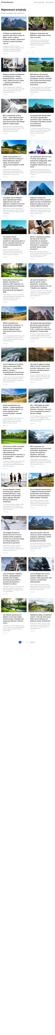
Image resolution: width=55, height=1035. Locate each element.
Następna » (32, 642)
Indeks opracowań (39, 2)
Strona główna (50, 2)
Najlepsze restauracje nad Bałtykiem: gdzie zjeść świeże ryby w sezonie (40, 35)
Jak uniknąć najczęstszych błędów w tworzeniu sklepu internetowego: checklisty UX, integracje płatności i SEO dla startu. (13, 619)
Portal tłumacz (7, 2)
